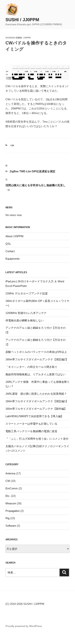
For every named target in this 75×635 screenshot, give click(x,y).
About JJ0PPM (14, 236)
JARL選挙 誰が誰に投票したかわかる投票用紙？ (36, 393)
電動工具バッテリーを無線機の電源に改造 (31, 431)
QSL (8, 243)
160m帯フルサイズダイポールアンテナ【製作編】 (36, 408)
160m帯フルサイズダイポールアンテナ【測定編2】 (36, 359)
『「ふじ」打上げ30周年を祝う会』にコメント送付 (36, 438)
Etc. (7, 495)
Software (10, 525)
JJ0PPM (27, 38)
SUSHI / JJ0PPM (22, 19)
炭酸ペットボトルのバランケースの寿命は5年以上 (36, 351)
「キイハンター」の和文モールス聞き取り (31, 366)
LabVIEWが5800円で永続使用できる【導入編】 (34, 416)
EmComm (11, 488)
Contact (10, 251)
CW (12, 145)
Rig (7, 518)
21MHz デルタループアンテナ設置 (26, 293)
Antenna (10, 473)
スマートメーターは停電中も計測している (31, 423)
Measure (10, 503)
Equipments (12, 258)
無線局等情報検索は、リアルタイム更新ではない (35, 374)
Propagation (12, 510)
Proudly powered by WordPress (23, 626)
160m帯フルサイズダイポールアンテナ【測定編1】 (36, 401)
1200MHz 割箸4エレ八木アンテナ (26, 312)
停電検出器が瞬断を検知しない (24, 320)
